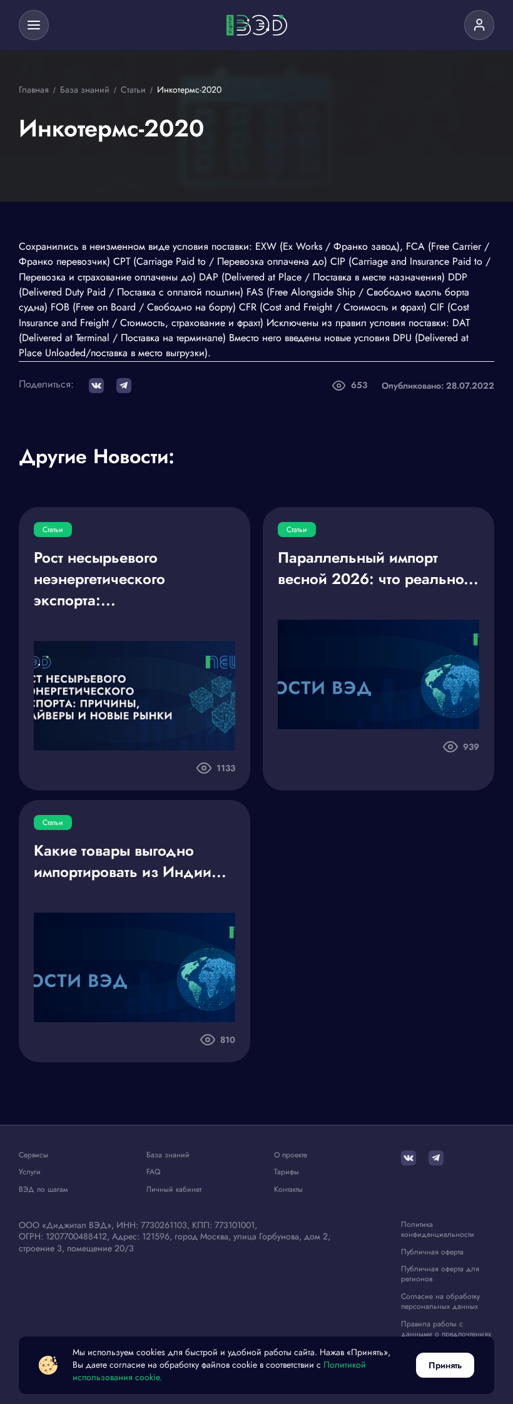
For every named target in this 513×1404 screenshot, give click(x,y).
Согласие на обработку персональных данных (440, 1301)
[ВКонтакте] (408, 1158)
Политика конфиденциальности (437, 1229)
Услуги (30, 1172)
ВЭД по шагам (43, 1189)
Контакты (288, 1189)
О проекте (290, 1155)
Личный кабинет (173, 1189)
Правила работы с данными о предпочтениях (446, 1329)
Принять (445, 1365)
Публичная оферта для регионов (440, 1274)
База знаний (168, 1155)
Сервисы (33, 1155)
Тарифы (286, 1172)
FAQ (153, 1172)
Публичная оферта (432, 1252)
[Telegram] (436, 1158)
